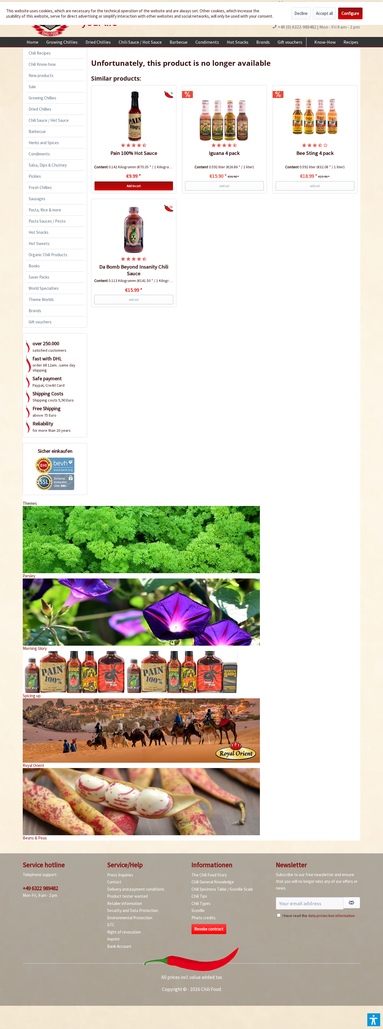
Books (34, 266)
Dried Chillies (40, 109)
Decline (301, 13)
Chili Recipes (40, 53)
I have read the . (319, 915)
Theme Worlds (41, 299)
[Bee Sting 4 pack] (315, 116)
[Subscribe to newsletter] (351, 902)
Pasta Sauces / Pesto (47, 221)
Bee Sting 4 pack (315, 153)
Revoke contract (208, 929)
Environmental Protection (129, 917)
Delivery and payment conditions (135, 889)
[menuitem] (32, 42)
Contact (114, 882)
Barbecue (37, 131)
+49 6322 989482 (40, 888)
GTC (111, 924)
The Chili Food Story (209, 875)
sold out (224, 186)
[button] (373, 1019)
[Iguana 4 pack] (224, 116)
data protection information (331, 915)
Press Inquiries (120, 875)
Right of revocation (124, 932)
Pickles (35, 176)
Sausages (37, 198)
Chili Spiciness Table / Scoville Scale (222, 889)
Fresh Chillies (40, 187)
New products (41, 75)
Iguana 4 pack (224, 153)
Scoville (198, 910)
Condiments (39, 154)
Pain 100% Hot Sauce (133, 153)
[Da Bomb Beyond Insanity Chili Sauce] (133, 230)
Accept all (324, 13)
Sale (32, 86)
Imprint (113, 939)
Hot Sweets (39, 243)
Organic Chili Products (48, 254)
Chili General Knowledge (213, 882)
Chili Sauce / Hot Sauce (49, 120)
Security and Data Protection (132, 910)
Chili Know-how (42, 64)
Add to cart (134, 186)
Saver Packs (39, 277)
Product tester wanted (127, 896)
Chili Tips (199, 896)
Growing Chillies (42, 98)
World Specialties (44, 288)
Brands (35, 310)
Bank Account (119, 946)
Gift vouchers (40, 322)
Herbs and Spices (44, 142)
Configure (350, 13)
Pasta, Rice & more (45, 210)
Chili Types (201, 903)
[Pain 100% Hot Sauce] (133, 116)
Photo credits (204, 917)
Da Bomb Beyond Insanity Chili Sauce (133, 270)
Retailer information (124, 903)
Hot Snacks (39, 232)
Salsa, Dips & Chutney (48, 165)
